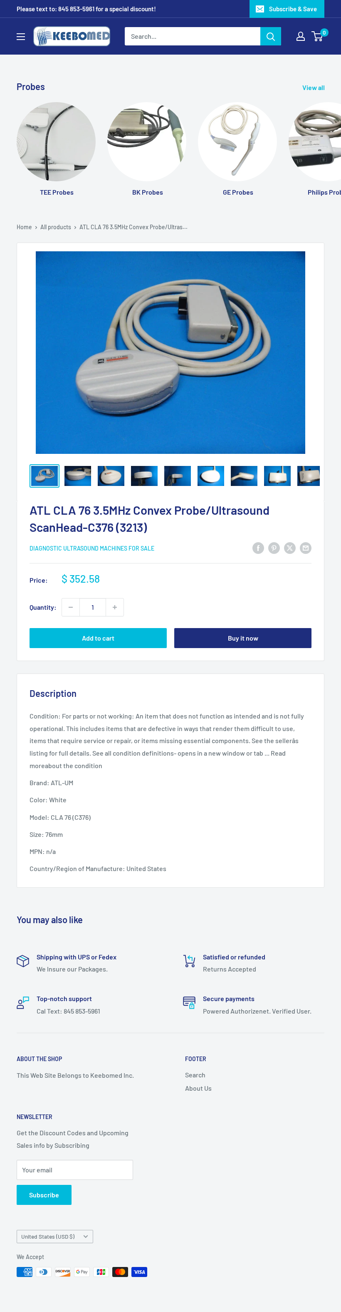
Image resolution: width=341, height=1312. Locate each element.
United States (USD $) (47, 1236)
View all (314, 87)
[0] (317, 36)
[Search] (270, 36)
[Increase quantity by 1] (115, 607)
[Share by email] (305, 547)
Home (24, 226)
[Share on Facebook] (258, 547)
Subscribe (44, 1195)
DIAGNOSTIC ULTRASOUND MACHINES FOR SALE (92, 548)
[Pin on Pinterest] (274, 547)
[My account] (301, 36)
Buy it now (243, 638)
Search (195, 1075)
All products (55, 226)
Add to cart (98, 638)
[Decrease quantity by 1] (70, 607)
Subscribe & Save (293, 9)
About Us (198, 1088)
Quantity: (43, 607)
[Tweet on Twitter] (290, 547)
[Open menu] (21, 36)
